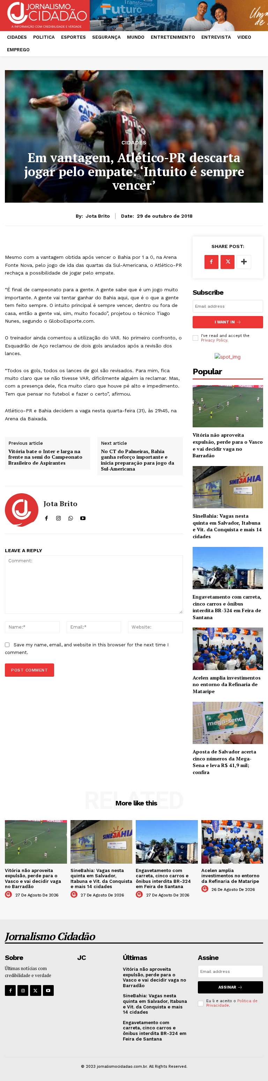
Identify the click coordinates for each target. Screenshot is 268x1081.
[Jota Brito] (21, 510)
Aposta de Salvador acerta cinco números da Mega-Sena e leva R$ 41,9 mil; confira (224, 761)
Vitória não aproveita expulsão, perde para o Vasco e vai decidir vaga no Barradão (228, 445)
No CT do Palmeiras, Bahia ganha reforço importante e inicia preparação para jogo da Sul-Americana (137, 460)
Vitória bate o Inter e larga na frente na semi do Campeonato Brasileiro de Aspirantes (45, 457)
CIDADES (134, 142)
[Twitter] (227, 262)
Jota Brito (98, 216)
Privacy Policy (214, 340)
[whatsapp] (70, 516)
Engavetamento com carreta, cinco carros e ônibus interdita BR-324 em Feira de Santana (227, 607)
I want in (225, 322)
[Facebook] (211, 262)
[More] (244, 262)
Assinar (227, 987)
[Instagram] (22, 990)
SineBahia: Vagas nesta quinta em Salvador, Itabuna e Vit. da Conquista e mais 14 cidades (227, 526)
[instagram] (58, 516)
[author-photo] (9, 895)
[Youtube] (48, 990)
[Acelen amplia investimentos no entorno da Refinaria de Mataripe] (228, 649)
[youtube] (82, 516)
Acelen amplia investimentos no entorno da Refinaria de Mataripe (227, 684)
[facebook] (46, 516)
